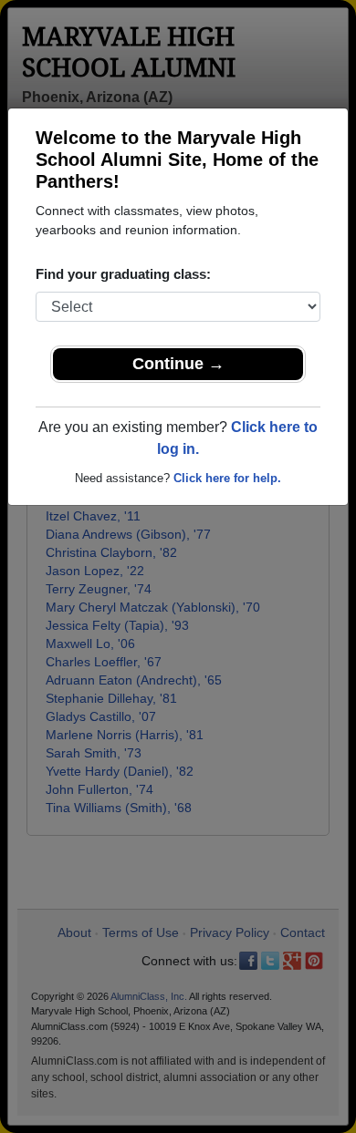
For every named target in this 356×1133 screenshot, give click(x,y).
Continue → (178, 364)
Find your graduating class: (123, 274)
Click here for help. (227, 478)
